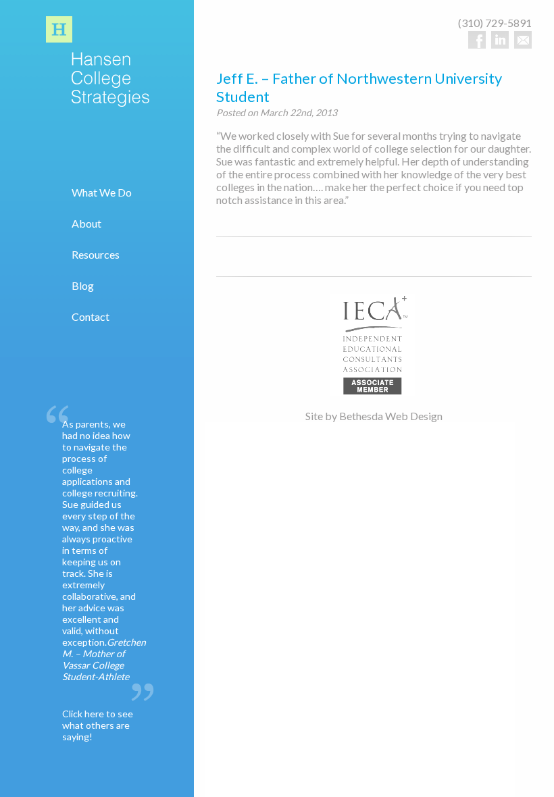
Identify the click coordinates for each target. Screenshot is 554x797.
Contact (90, 316)
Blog (83, 285)
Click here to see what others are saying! (97, 725)
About (86, 223)
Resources (96, 254)
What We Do (102, 192)
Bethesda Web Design (391, 415)
